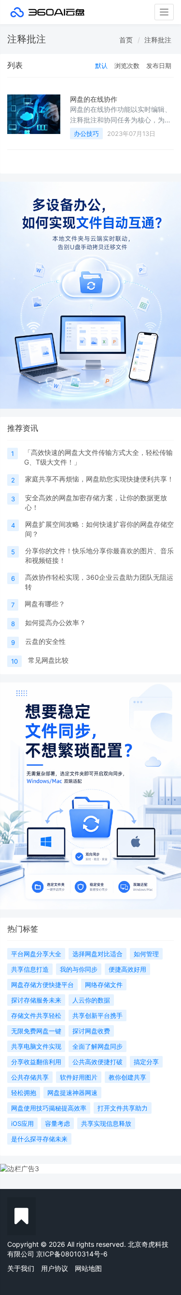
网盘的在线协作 (93, 99)
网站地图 (88, 1268)
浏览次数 (126, 65)
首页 (126, 40)
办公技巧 (86, 133)
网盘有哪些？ (45, 604)
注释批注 (157, 40)
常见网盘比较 (48, 660)
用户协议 (54, 1268)
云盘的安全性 (45, 641)
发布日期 (158, 65)
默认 (101, 65)
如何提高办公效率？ (55, 622)
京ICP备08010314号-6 (72, 1254)
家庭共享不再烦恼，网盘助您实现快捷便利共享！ (99, 479)
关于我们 (20, 1268)
